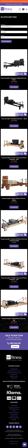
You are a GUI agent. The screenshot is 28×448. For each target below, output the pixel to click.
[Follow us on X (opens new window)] (10, 426)
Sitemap (14, 419)
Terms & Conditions (14, 417)
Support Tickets (14, 376)
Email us (15, 346)
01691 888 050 (15, 343)
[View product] (14, 62)
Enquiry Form (14, 374)
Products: (3, 24)
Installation (14, 378)
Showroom (14, 405)
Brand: (2, 30)
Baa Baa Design (14, 441)
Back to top (14, 443)
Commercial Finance (14, 407)
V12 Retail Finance (14, 409)
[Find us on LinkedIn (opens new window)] (20, 426)
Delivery (14, 410)
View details (14, 87)
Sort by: (3, 35)
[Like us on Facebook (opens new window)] (7, 426)
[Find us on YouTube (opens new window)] (17, 426)
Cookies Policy (14, 416)
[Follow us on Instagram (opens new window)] (14, 426)
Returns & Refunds (14, 412)
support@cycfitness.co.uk (14, 372)
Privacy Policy (14, 414)
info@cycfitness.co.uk (14, 370)
